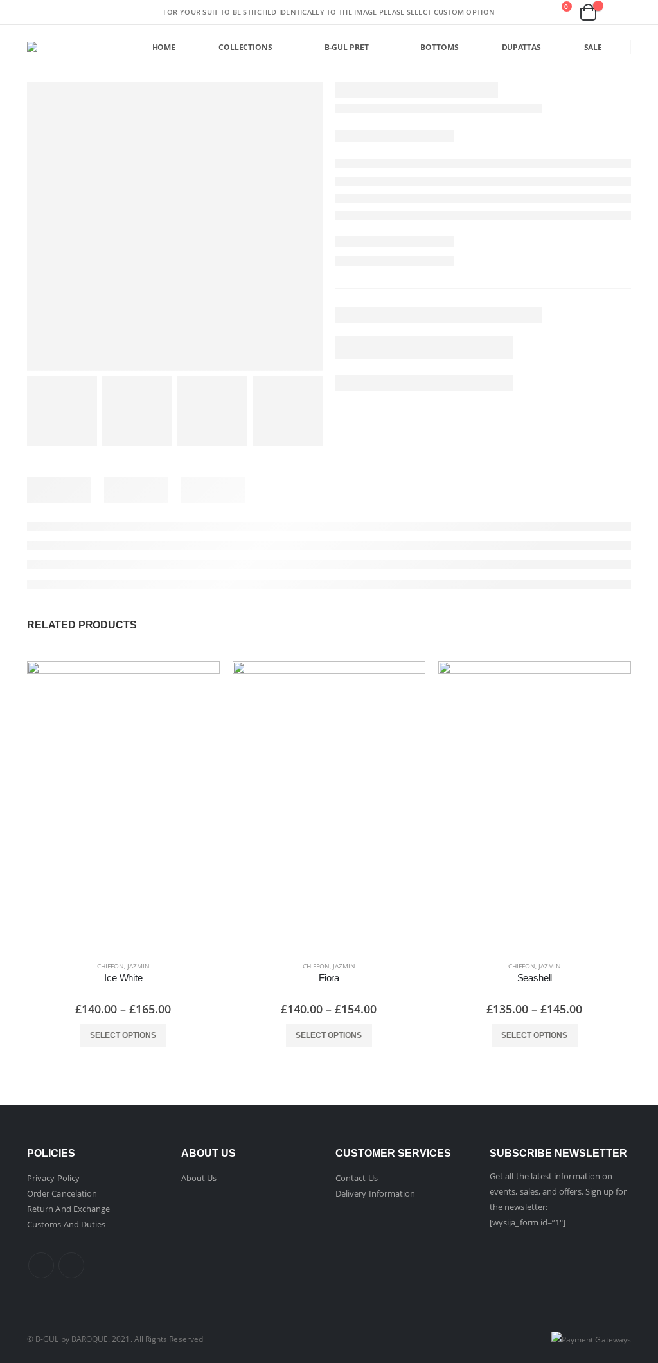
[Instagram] (144, 12)
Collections (245, 47)
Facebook (41, 1265)
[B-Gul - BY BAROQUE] (44, 47)
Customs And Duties (66, 1224)
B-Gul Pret (347, 47)
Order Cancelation (62, 1193)
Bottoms (439, 47)
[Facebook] (124, 12)
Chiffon (110, 965)
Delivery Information (375, 1193)
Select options (123, 1035)
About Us (199, 1178)
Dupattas (521, 47)
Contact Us (356, 1178)
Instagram (71, 1265)
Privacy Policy (53, 1178)
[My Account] (619, 12)
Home (164, 47)
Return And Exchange (68, 1209)
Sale (593, 47)
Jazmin (138, 965)
